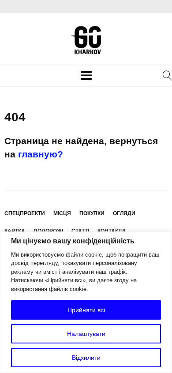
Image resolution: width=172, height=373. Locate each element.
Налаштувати (86, 333)
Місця (62, 213)
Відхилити (86, 357)
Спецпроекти (24, 213)
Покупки (92, 213)
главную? (40, 154)
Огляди (124, 213)
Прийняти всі (86, 309)
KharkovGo (86, 40)
